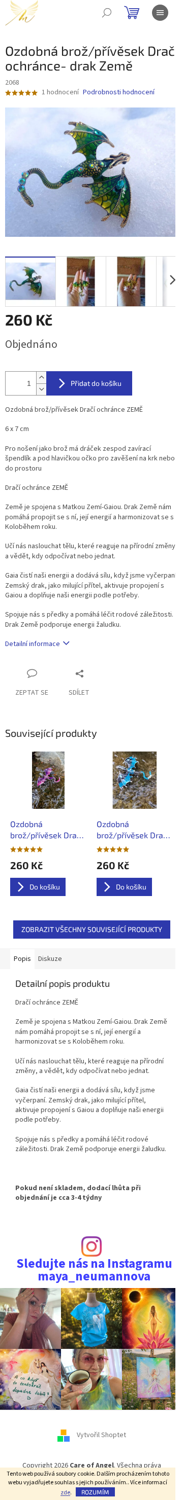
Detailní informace (32, 644)
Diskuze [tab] (50, 959)
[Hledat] (107, 13)
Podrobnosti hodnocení (119, 92)
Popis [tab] (22, 959)
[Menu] (160, 13)
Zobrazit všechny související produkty (91, 929)
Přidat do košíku (96, 383)
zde (65, 1492)
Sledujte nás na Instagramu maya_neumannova (94, 1270)
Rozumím (95, 1491)
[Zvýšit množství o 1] (41, 377)
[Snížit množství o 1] (41, 389)
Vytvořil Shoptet (101, 1435)
